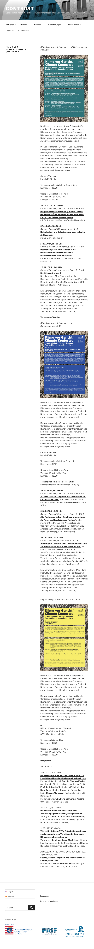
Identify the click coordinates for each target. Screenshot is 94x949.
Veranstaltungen (54, 25)
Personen (37, 25)
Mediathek (22, 31)
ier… (51, 766)
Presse (9, 31)
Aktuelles (10, 25)
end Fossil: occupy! (70, 564)
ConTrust (20, 8)
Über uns (23, 25)
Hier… (74, 185)
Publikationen (73, 25)
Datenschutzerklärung (49, 901)
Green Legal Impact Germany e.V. (69, 558)
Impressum (44, 896)
